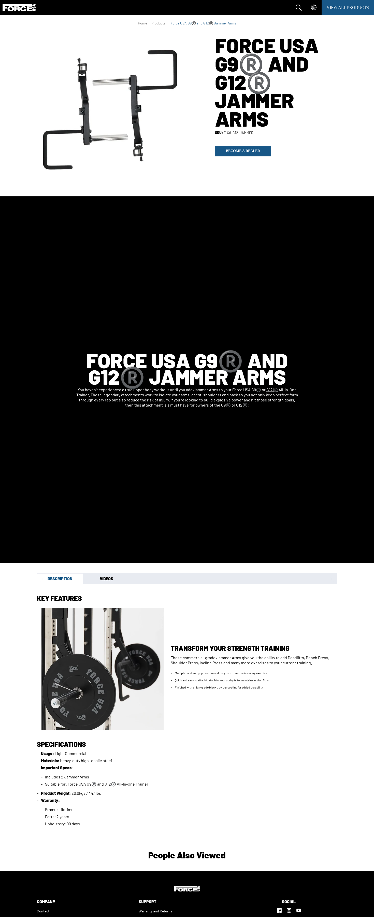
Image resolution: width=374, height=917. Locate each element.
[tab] (60, 578)
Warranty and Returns (155, 911)
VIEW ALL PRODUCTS (348, 7)
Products (158, 23)
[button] (279, 908)
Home (142, 23)
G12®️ (272, 389)
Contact (43, 911)
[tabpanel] (187, 709)
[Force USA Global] (19, 7)
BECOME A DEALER (243, 151)
